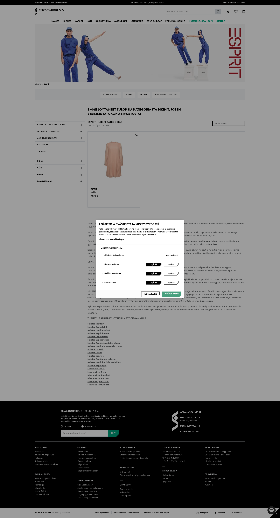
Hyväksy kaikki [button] (171, 294)
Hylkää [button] (154, 265)
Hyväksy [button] (171, 265)
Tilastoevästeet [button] (109, 282)
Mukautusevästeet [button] (110, 264)
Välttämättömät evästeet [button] (113, 255)
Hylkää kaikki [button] (150, 294)
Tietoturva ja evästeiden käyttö (111, 240)
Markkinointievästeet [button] (111, 273)
